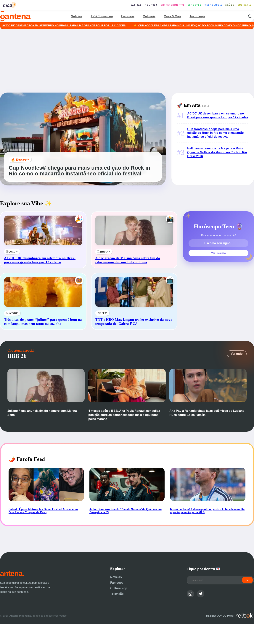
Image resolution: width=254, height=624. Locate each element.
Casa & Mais (172, 16)
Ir (247, 580)
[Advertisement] (127, 61)
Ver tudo (237, 353)
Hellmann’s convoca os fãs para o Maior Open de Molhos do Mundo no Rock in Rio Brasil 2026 (217, 152)
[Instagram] (190, 593)
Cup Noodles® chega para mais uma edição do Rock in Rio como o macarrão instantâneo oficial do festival (215, 132)
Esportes (194, 5)
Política (151, 5)
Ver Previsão (218, 253)
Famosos (127, 16)
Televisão (117, 593)
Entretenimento (172, 5)
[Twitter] (200, 593)
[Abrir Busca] (250, 16)
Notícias (76, 16)
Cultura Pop (118, 588)
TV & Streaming (102, 16)
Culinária (244, 5)
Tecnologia (213, 5)
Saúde (229, 5)
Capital (136, 5)
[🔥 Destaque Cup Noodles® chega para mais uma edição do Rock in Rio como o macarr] (83, 184)
